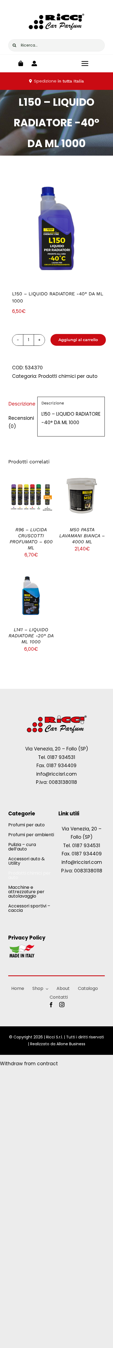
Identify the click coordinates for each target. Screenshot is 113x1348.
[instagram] (61, 1004)
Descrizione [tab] (21, 404)
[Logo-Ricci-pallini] (56, 715)
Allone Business (70, 1044)
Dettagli (30, 500)
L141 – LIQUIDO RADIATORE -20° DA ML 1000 (31, 635)
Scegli (26, 493)
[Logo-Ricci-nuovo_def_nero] (56, 10)
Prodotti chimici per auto (67, 376)
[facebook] (51, 1004)
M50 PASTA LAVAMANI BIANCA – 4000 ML (82, 535)
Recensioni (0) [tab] (21, 422)
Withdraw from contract (29, 1063)
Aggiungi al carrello (78, 339)
